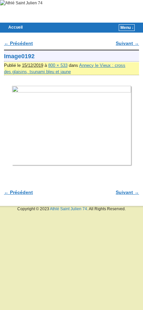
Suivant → (127, 43)
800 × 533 (58, 65)
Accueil (15, 27)
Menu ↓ (127, 27)
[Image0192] (71, 125)
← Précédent (18, 43)
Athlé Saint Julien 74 (68, 209)
